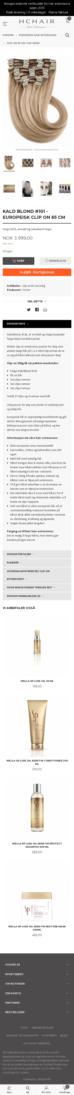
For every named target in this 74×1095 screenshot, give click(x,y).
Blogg (64, 1035)
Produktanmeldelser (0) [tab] (23, 596)
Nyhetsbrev (49, 1035)
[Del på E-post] (45, 310)
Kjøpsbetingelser (42, 1027)
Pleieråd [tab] (13, 562)
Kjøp (20, 260)
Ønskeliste (57, 260)
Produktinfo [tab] (16, 323)
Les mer (45, 1068)
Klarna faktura (58, 12)
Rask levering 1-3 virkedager (26, 12)
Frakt (24, 1027)
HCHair (26, 290)
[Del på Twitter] (28, 310)
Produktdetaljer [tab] (19, 554)
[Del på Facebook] (37, 310)
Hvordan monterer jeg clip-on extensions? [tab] (28, 575)
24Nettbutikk (44, 1079)
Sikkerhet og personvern (22, 1035)
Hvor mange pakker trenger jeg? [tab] (29, 587)
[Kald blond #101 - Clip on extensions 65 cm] (37, 100)
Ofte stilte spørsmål (37, 1043)
